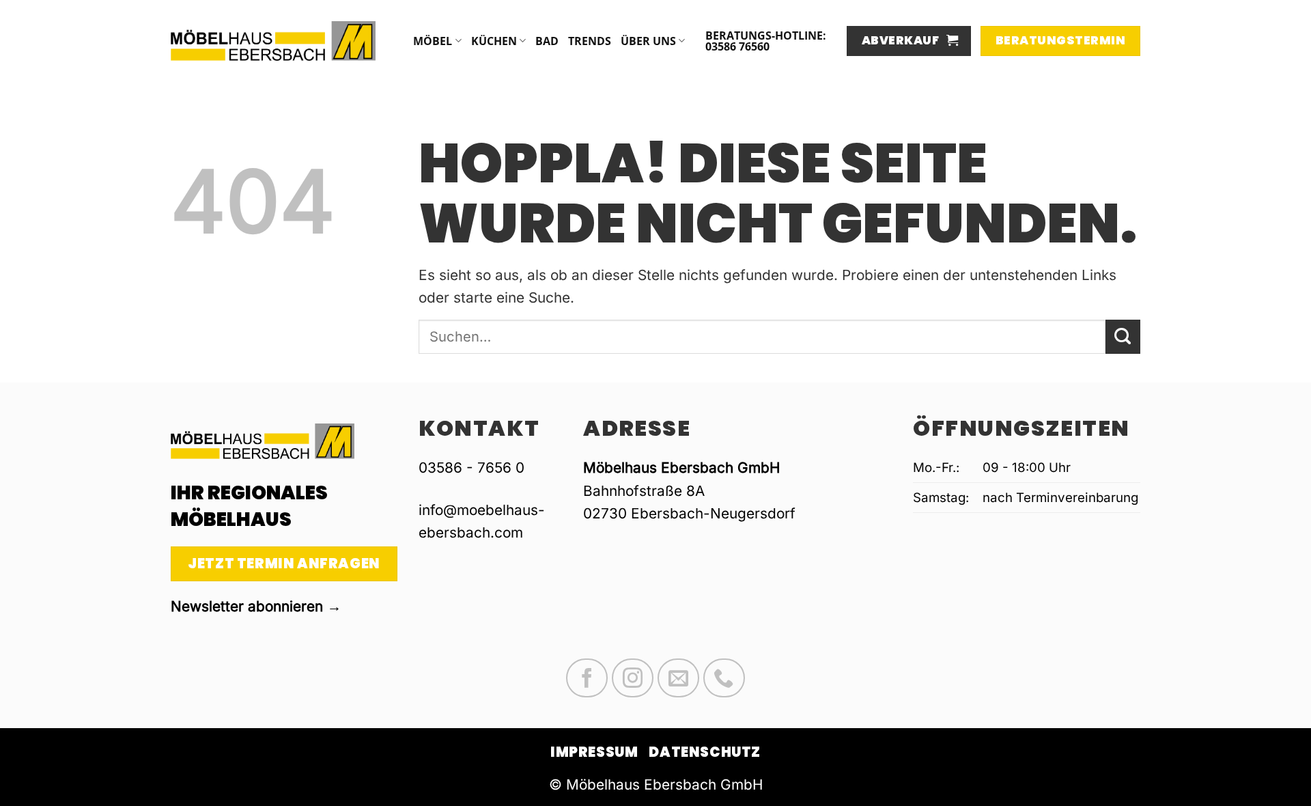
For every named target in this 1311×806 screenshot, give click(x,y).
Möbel (432, 40)
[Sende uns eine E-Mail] (678, 677)
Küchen (494, 40)
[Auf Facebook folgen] (587, 677)
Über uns (648, 40)
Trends (589, 40)
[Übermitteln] (1122, 337)
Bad (547, 40)
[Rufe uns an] (724, 677)
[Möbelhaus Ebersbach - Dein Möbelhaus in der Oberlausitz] (273, 40)
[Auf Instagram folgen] (632, 677)
